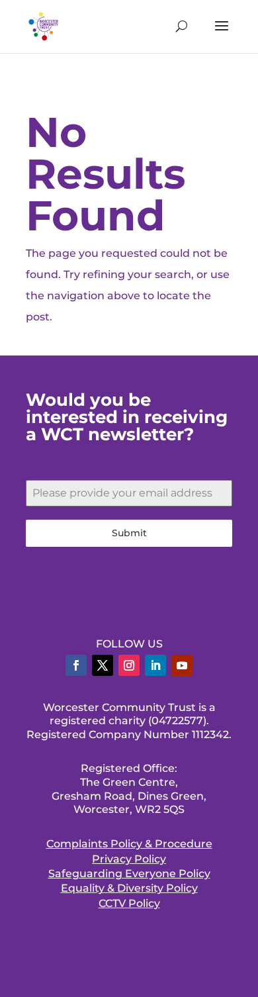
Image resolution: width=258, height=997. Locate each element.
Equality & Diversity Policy (129, 888)
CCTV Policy (129, 903)
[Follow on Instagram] (129, 665)
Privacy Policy (129, 859)
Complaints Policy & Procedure (129, 843)
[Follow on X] (102, 665)
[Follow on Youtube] (182, 665)
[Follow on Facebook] (76, 665)
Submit (129, 533)
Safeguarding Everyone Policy (129, 873)
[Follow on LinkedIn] (155, 665)
